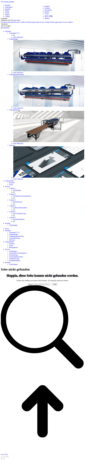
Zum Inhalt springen (7, 2)
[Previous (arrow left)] (1, 458)
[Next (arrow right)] (4, 458)
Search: (30, 284)
